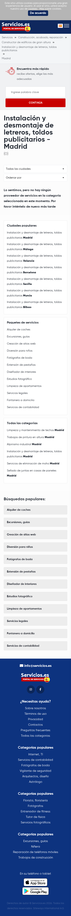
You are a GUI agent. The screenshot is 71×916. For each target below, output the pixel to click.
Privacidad (35, 719)
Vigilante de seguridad (35, 770)
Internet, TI (35, 754)
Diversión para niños (19, 350)
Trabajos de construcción (35, 857)
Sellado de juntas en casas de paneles (31, 473)
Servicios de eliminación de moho (33, 463)
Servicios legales (17, 393)
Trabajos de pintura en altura (30, 437)
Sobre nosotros (35, 708)
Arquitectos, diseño (35, 776)
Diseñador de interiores (21, 372)
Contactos (35, 724)
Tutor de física (35, 817)
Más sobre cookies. (50, 9)
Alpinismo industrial (24, 444)
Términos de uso (35, 713)
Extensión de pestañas (21, 365)
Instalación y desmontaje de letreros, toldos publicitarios (34, 235)
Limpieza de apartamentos (24, 386)
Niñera (35, 846)
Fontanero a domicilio (20, 400)
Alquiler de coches (18, 329)
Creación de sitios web (21, 343)
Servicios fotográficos (35, 822)
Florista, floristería (35, 800)
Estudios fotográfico (19, 379)
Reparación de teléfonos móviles (35, 852)
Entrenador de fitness (35, 811)
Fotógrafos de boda (19, 357)
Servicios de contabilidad (23, 407)
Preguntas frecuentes (35, 730)
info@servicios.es (37, 666)
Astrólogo (35, 781)
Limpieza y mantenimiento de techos (35, 430)
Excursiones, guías (18, 336)
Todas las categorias (35, 735)
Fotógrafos (35, 806)
